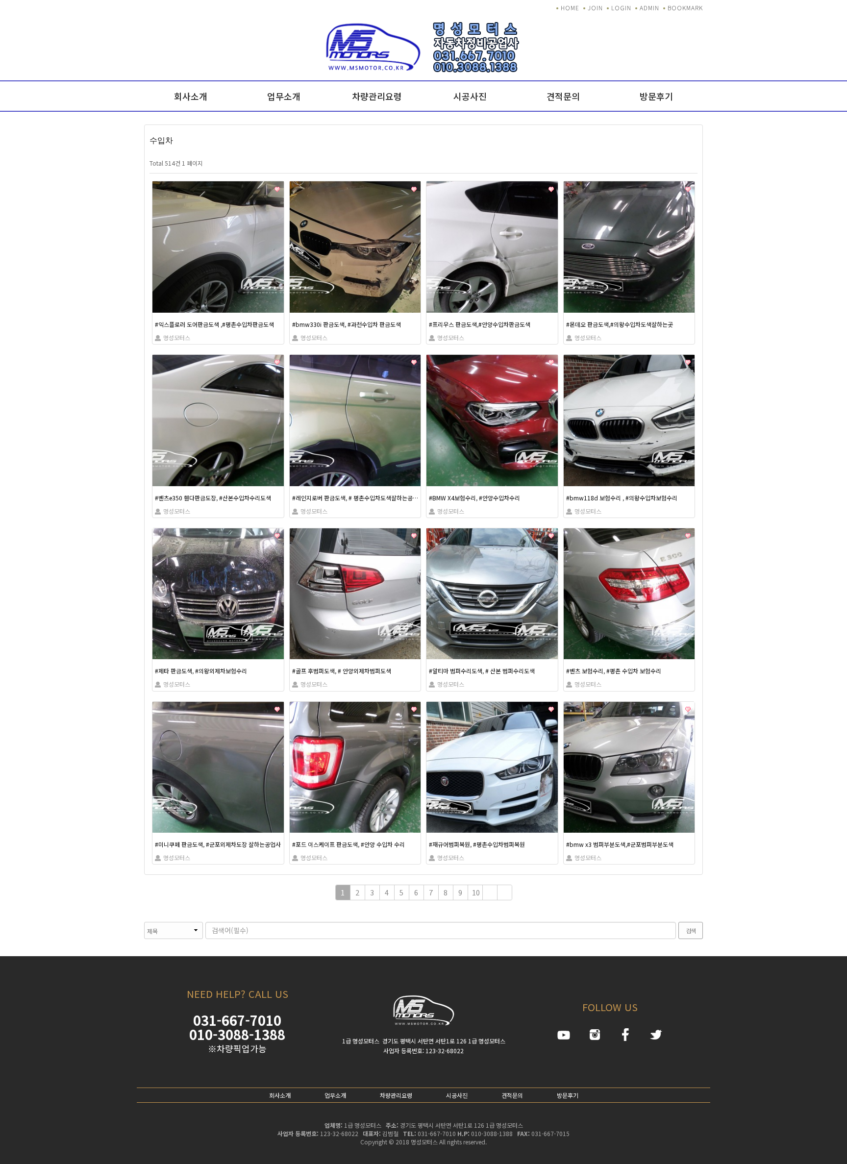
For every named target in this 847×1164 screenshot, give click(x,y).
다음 (490, 892)
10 (476, 892)
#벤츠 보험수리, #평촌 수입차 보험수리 (613, 671)
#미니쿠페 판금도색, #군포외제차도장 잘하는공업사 (218, 844)
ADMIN (649, 7)
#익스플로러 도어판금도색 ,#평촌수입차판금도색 (214, 324)
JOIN (595, 7)
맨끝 (505, 892)
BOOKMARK (685, 7)
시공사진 (470, 96)
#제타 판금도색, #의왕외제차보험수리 (201, 671)
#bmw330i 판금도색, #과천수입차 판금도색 (346, 324)
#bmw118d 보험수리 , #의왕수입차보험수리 (621, 498)
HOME (570, 7)
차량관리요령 (377, 96)
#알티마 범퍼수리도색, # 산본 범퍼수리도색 (482, 671)
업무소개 (283, 96)
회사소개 (190, 96)
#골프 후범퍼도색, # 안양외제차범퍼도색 (341, 671)
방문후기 (656, 96)
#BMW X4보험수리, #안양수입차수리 (474, 498)
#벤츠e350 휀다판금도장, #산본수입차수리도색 (213, 498)
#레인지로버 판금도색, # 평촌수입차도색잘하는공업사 (355, 498)
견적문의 (563, 96)
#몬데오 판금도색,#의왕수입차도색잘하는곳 (619, 324)
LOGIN (621, 7)
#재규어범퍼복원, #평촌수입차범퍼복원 (477, 844)
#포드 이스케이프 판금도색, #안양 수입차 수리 (348, 844)
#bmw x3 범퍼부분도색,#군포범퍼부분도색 (619, 844)
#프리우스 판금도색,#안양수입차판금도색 (479, 324)
